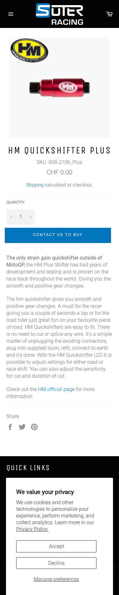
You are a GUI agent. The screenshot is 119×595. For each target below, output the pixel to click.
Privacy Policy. (32, 529)
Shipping (34, 185)
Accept (56, 546)
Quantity (15, 202)
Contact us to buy (58, 234)
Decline (56, 563)
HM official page (56, 389)
